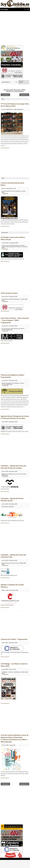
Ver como (21, 81)
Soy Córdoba (4, 9)
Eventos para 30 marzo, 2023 (14, 90)
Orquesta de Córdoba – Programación (14, 639)
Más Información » (5, 147)
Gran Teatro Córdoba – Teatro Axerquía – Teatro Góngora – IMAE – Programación (15, 320)
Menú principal (28, 9)
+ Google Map (5, 193)
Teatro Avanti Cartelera (9, 293)
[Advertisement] (15, 28)
